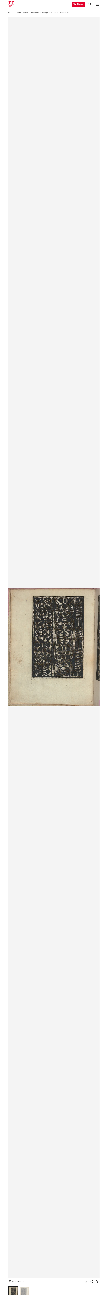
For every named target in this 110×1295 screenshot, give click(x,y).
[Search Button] (90, 4)
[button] (54, 647)
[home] (9, 12)
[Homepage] (11, 4)
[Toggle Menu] (97, 4)
